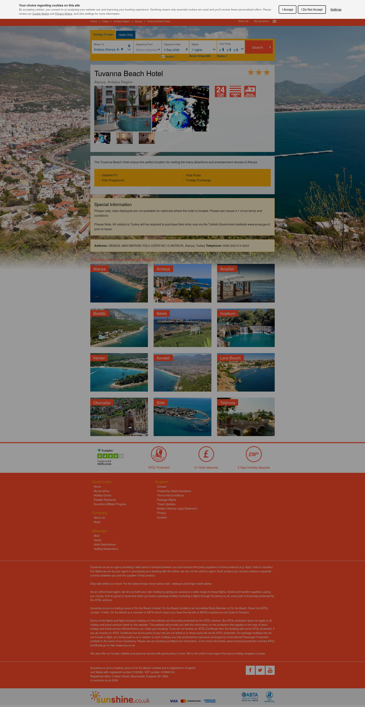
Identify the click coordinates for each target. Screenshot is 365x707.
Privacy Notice (63, 13)
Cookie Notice (40, 13)
